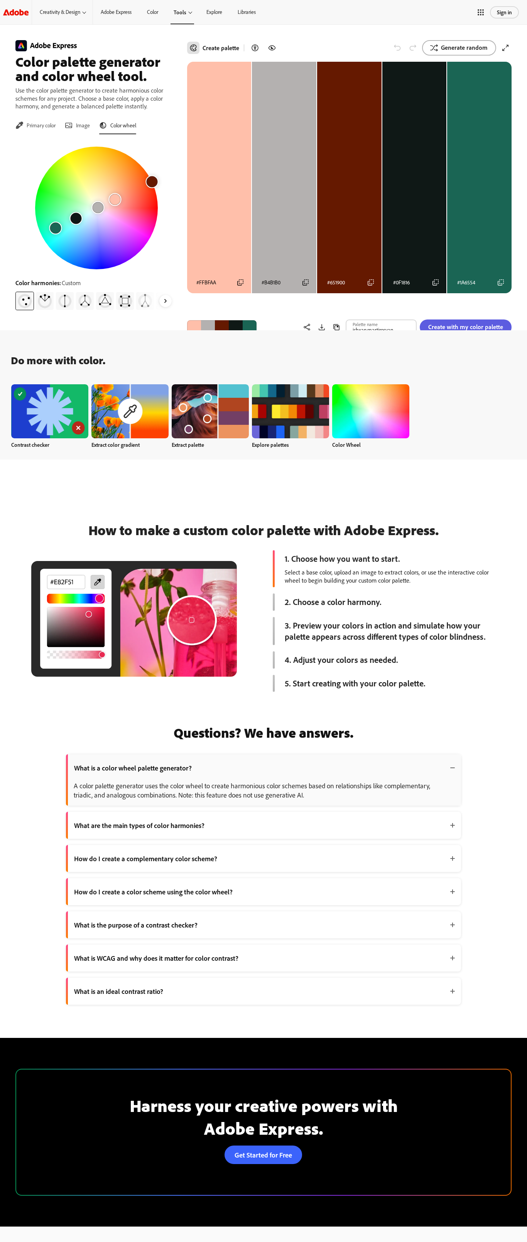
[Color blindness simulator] (272, 48)
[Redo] (413, 48)
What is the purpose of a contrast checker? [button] (136, 925)
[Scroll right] (165, 301)
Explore (214, 11)
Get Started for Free (263, 1155)
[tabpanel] (96, 225)
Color (152, 11)
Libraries (247, 11)
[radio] (24, 301)
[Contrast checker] (255, 48)
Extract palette (188, 444)
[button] (481, 12)
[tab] (35, 125)
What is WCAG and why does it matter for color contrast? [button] (156, 958)
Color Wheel (346, 444)
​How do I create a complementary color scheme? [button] (145, 858)
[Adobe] (16, 12)
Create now (50, 411)
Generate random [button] (464, 47)
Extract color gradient (115, 444)
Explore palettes (270, 444)
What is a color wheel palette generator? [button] (133, 768)
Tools (180, 12)
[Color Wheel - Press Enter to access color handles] (96, 207)
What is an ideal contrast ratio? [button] (118, 991)
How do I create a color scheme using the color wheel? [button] (153, 891)
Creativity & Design (60, 11)
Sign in (504, 12)
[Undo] (397, 48)
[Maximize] (505, 48)
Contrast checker (30, 444)
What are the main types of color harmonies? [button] (139, 825)
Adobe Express (116, 11)
